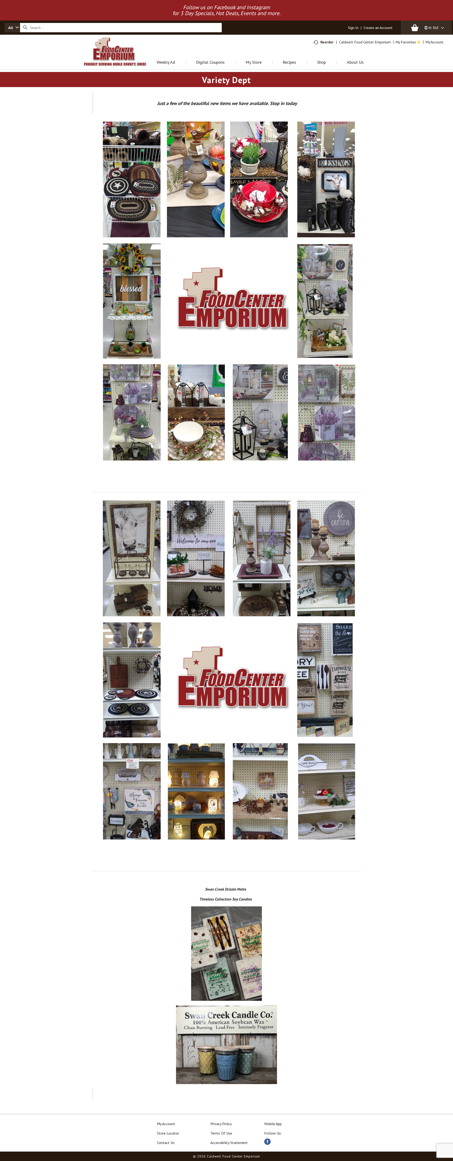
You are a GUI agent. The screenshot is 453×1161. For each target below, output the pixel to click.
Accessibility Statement (229, 1142)
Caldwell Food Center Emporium (365, 42)
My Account (166, 1123)
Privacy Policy (221, 1123)
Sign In (353, 27)
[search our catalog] (25, 27)
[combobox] (12, 27)
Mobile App (273, 1123)
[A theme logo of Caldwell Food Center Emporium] (119, 57)
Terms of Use (221, 1133)
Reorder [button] (327, 42)
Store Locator (168, 1133)
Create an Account (378, 27)
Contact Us (166, 1142)
